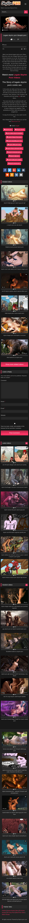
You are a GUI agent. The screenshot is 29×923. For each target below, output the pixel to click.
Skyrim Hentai (20, 129)
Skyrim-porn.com (16, 121)
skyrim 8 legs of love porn (14, 137)
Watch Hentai (6, 914)
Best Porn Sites (20, 912)
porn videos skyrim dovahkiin (14, 133)
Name (3, 401)
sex (19, 96)
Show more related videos (14, 364)
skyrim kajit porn (15, 156)
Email (3, 408)
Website (3, 415)
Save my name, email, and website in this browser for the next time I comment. (12, 427)
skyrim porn (9, 129)
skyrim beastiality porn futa (15, 140)
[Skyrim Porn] (12, 4)
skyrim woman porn (15, 163)
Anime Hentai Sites (12, 910)
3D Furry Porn (11, 912)
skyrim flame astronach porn (15, 148)
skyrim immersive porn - (15, 152)
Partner (4, 910)
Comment (3, 380)
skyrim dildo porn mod (14, 144)
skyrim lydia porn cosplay (14, 159)
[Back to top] (24, 918)
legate (17, 125)
